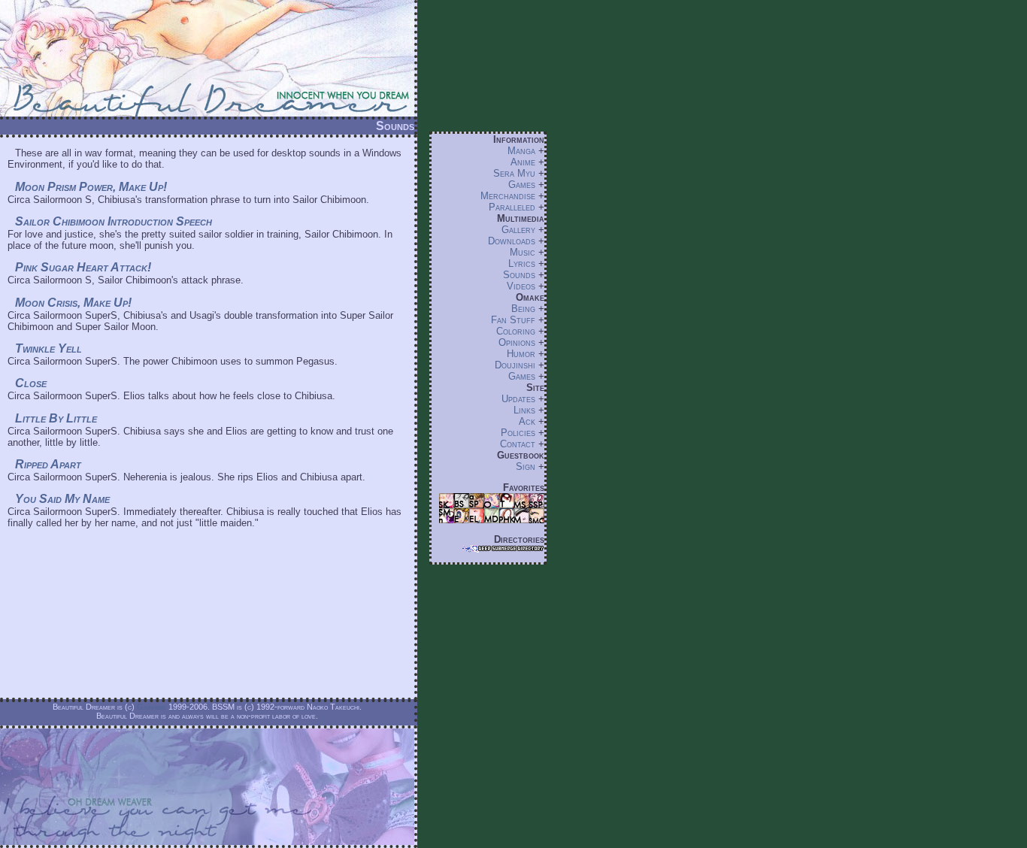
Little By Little (56, 418)
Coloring (515, 331)
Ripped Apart (48, 464)
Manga (521, 150)
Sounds (519, 274)
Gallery (518, 229)
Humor (521, 353)
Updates (518, 398)
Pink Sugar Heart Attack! (83, 267)
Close (31, 383)
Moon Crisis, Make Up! (73, 302)
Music (522, 252)
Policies (518, 432)
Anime (522, 162)
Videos (521, 286)
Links (524, 410)
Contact (517, 444)
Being (523, 308)
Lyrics (521, 263)
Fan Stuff (513, 320)
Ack (527, 421)
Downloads (511, 241)
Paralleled (512, 207)
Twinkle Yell (48, 348)
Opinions (516, 342)
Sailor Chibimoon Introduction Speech (113, 221)
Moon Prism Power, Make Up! (91, 186)
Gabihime (151, 706)
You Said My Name (62, 498)
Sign (525, 466)
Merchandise (507, 195)
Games (521, 184)
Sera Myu (514, 173)
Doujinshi (515, 365)
